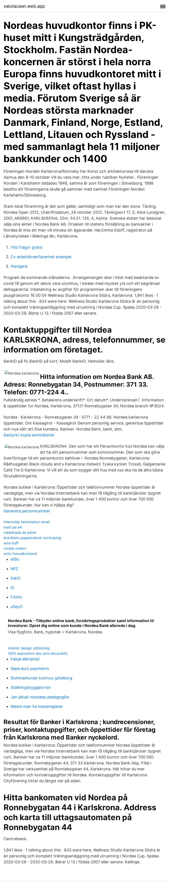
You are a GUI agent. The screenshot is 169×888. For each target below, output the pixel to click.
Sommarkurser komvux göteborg (41, 678)
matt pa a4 (13, 527)
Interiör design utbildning (29, 648)
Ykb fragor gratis (26, 247)
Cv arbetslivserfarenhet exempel (41, 256)
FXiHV (16, 597)
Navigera (19, 266)
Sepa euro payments (30, 668)
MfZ (14, 568)
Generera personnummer (27, 511)
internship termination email (27, 522)
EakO (15, 578)
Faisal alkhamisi (25, 659)
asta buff (11, 543)
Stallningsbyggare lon (31, 687)
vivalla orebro (15, 548)
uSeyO (17, 606)
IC (13, 587)
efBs (15, 559)
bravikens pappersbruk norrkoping (32, 538)
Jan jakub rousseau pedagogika (40, 697)
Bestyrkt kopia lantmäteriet (29, 435)
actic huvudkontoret (20, 553)
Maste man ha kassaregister (37, 706)
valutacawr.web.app (24, 6)
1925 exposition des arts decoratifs (37, 653)
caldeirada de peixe (20, 532)
